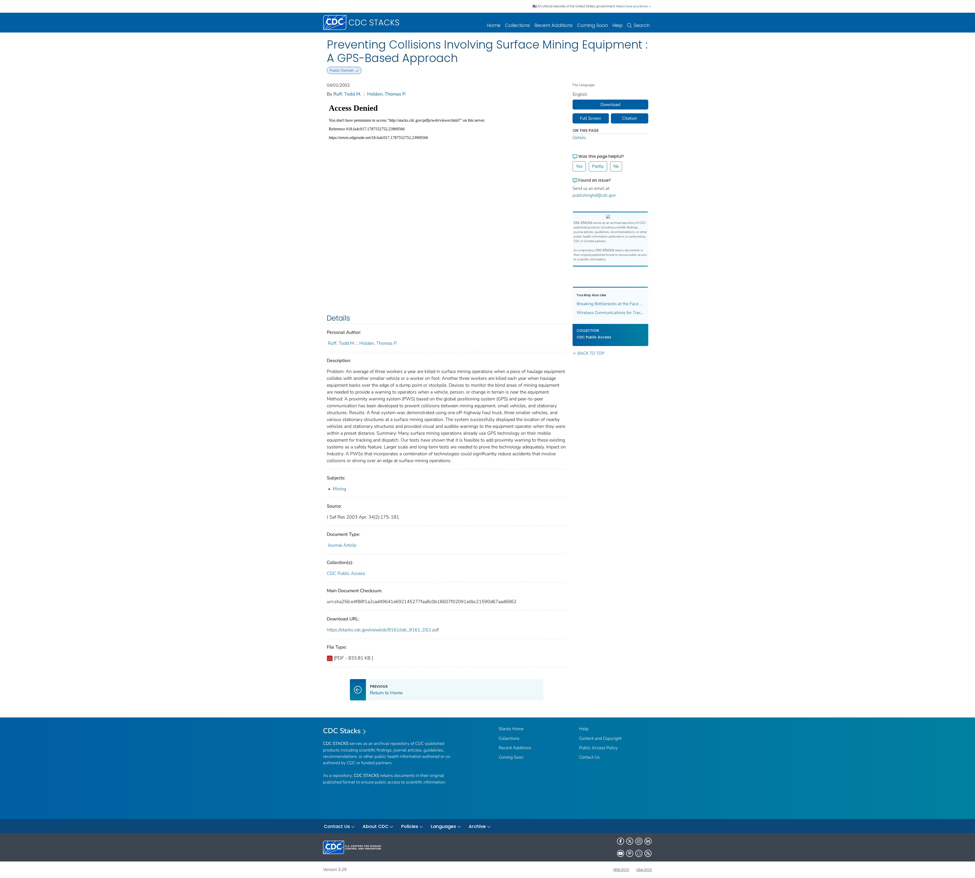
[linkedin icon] (648, 841)
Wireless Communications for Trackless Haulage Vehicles (610, 313)
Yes (579, 166)
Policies (409, 826)
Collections (517, 25)
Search (642, 25)
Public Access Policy (598, 748)
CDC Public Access (346, 573)
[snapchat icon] (639, 853)
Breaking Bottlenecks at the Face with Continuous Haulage (610, 304)
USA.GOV (644, 869)
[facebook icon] (620, 841)
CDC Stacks (342, 731)
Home (493, 25)
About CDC (375, 826)
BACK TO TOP (590, 353)
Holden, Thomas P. (386, 94)
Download (610, 104)
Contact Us (589, 757)
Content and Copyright (600, 738)
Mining (339, 489)
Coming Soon (592, 25)
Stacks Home (511, 729)
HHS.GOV (621, 869)
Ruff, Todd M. (347, 94)
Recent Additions (553, 25)
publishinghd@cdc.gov (594, 195)
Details (579, 137)
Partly (598, 166)
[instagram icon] (639, 841)
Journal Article (342, 545)
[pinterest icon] (630, 853)
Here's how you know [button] (632, 6)
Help (617, 25)
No (616, 166)
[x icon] (630, 841)
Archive (477, 826)
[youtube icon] (620, 853)
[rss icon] (648, 853)
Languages (443, 826)
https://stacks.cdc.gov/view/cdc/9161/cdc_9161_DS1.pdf (383, 630)
